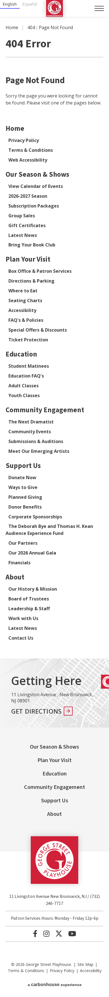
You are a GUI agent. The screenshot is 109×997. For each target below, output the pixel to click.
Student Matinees (28, 366)
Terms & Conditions (30, 150)
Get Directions (36, 711)
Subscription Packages (33, 206)
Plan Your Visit (28, 259)
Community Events (29, 431)
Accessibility (22, 310)
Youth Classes (24, 395)
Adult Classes (23, 386)
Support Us (23, 466)
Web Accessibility (27, 160)
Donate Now (22, 477)
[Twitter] (58, 933)
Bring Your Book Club (31, 245)
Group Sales (21, 216)
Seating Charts (25, 300)
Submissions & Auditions (35, 441)
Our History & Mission (32, 589)
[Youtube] (72, 933)
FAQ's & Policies (25, 320)
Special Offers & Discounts (37, 330)
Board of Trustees (28, 599)
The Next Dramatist (31, 422)
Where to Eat (22, 291)
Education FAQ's (26, 376)
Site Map (85, 964)
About (15, 577)
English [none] (10, 4)
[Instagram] (46, 933)
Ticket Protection (28, 340)
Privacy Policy (23, 140)
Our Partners (22, 543)
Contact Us (20, 638)
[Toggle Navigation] (99, 8)
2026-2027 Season (27, 196)
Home (12, 27)
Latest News (22, 235)
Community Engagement (45, 410)
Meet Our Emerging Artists (38, 451)
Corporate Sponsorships (35, 517)
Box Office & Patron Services (40, 271)
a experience (55, 984)
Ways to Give (22, 487)
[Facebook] (35, 933)
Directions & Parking (31, 281)
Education (21, 354)
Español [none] (29, 4)
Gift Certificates (27, 225)
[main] (54, 337)
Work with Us (23, 618)
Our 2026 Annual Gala (32, 553)
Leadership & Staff (29, 608)
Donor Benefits (25, 507)
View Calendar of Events (35, 186)
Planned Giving (25, 497)
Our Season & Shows (37, 174)
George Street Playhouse (54, 8)
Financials (19, 563)
